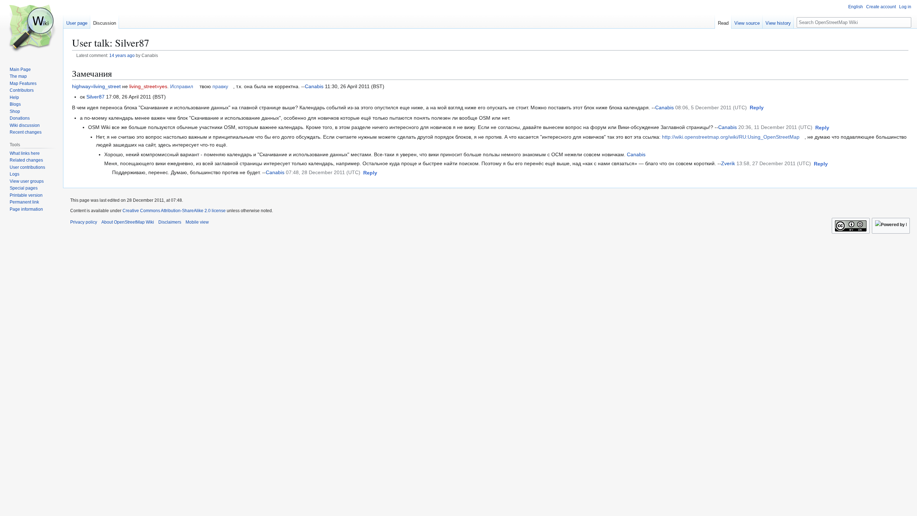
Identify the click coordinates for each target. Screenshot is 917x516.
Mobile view (197, 222)
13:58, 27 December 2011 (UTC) (773, 163)
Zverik (728, 163)
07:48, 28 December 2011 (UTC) (323, 172)
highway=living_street (96, 86)
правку (220, 86)
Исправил (181, 86)
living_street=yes (148, 86)
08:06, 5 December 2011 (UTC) (711, 107)
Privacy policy (83, 222)
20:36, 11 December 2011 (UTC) (775, 127)
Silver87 (95, 97)
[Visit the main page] (31, 28)
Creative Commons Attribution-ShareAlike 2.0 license (174, 210)
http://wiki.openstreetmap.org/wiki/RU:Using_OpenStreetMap (731, 137)
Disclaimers (169, 222)
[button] (756, 108)
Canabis (314, 86)
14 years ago (122, 55)
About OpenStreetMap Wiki (127, 222)
